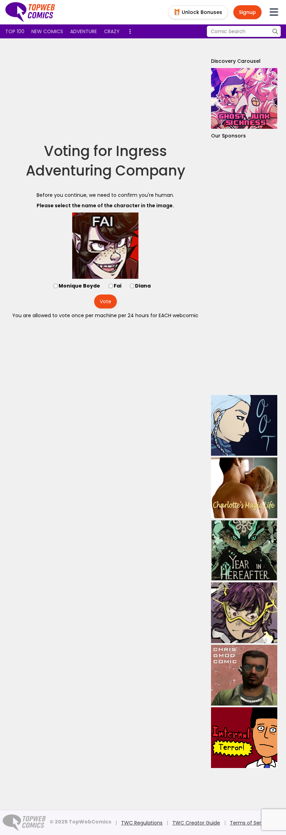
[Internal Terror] (244, 737)
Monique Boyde (79, 285)
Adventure (83, 31)
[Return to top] (30, 12)
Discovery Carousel (236, 61)
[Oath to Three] (244, 425)
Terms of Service (250, 822)
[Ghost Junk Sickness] (244, 98)
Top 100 (14, 31)
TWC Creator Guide (196, 822)
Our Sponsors (228, 135)
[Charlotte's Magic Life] (244, 487)
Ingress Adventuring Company (105, 160)
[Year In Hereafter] (244, 550)
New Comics (47, 31)
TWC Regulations (142, 822)
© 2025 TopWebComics (80, 821)
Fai (117, 285)
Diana (143, 285)
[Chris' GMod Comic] (244, 675)
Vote (105, 301)
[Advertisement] (132, 91)
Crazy (112, 31)
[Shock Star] (244, 612)
